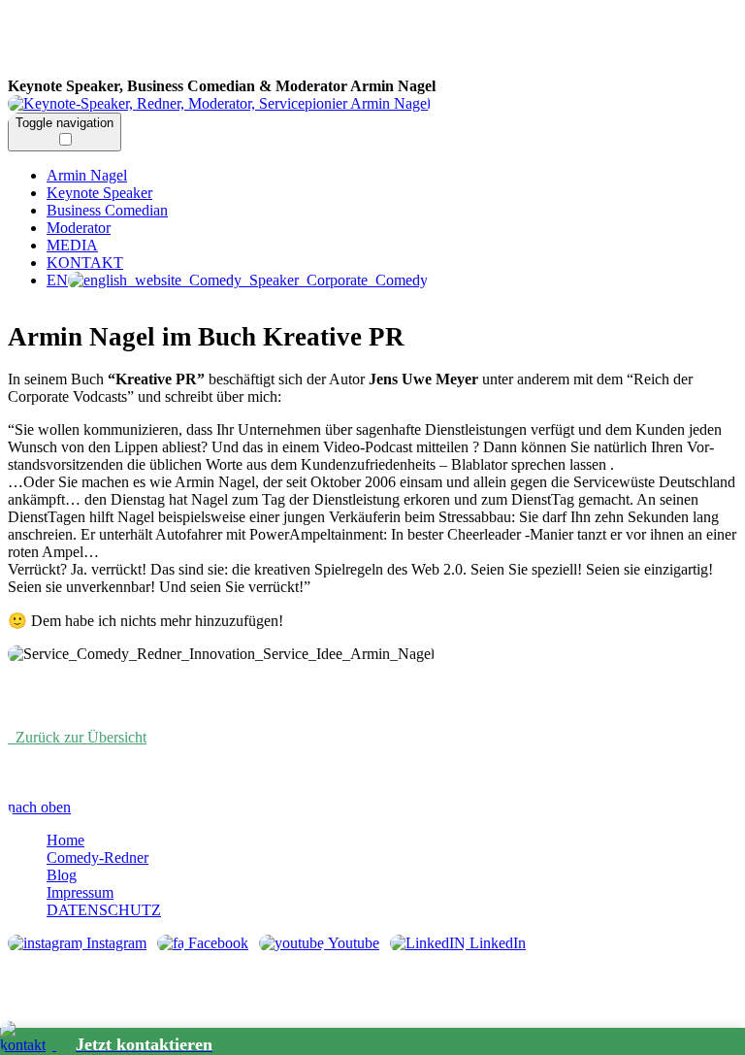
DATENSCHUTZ (104, 910)
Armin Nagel (308, 43)
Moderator (79, 227)
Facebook (216, 943)
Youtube (351, 943)
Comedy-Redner (97, 857)
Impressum (80, 892)
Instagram (114, 943)
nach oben (39, 807)
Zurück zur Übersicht (77, 737)
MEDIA (72, 245)
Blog (62, 875)
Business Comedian (107, 210)
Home (65, 840)
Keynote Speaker (99, 192)
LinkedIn (496, 943)
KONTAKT (85, 262)
